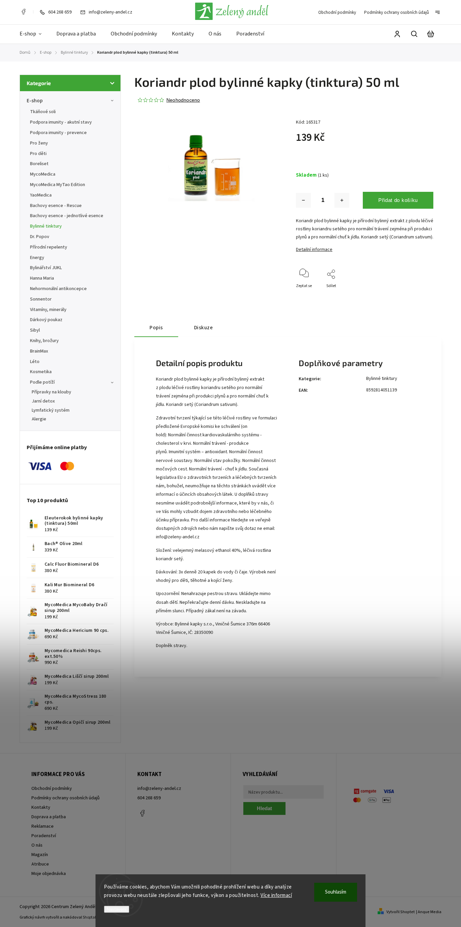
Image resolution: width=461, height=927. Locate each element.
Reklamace (42, 826)
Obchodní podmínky (337, 12)
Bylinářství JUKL (46, 267)
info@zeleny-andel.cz (177, 537)
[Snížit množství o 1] (303, 200)
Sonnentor (41, 299)
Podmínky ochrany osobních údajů (396, 12)
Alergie (39, 419)
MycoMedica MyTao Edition (57, 184)
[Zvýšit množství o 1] (341, 200)
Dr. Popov (39, 236)
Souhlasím (335, 892)
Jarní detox (43, 401)
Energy (37, 257)
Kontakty (40, 807)
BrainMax (39, 351)
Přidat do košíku (398, 200)
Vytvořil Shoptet (400, 912)
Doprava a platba (48, 817)
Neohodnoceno (183, 100)
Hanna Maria (42, 278)
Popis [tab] (156, 327)
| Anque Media (428, 912)
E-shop (35, 100)
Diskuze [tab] (203, 327)
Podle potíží (42, 382)
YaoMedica (41, 195)
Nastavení (117, 909)
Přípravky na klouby (51, 392)
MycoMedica (42, 174)
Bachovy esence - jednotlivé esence (66, 215)
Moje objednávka (48, 873)
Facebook (23, 12)
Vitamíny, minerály (48, 309)
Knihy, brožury (44, 340)
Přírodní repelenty (48, 247)
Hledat (264, 808)
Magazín (39, 854)
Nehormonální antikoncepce (58, 288)
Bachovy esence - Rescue (56, 205)
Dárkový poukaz (46, 319)
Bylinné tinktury (46, 226)
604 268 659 (149, 798)
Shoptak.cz (92, 917)
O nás (37, 845)
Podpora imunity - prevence (58, 132)
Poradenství (43, 835)
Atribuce (40, 864)
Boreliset (39, 163)
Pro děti (38, 153)
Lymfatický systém (51, 410)
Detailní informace (314, 249)
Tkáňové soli (43, 111)
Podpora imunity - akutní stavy (61, 122)
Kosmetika (41, 371)
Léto (34, 361)
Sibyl (35, 330)
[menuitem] (34, 34)
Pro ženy (39, 143)
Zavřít (412, 295)
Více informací (276, 895)
